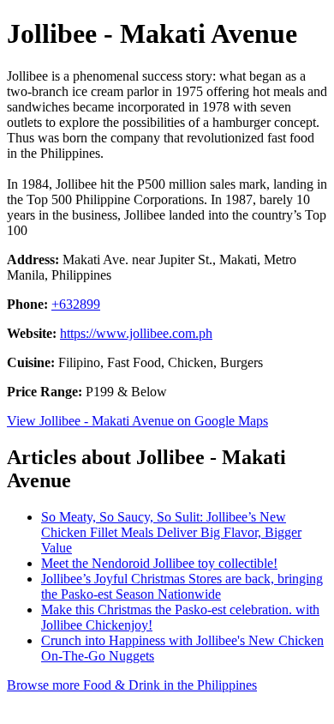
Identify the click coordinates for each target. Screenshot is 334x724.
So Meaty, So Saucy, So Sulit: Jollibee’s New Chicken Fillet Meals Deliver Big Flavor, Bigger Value (171, 532)
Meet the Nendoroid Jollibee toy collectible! (159, 563)
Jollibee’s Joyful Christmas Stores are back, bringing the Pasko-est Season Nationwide (182, 586)
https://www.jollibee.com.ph (136, 333)
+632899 (75, 304)
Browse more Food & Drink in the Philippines (132, 685)
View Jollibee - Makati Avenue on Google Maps (137, 420)
